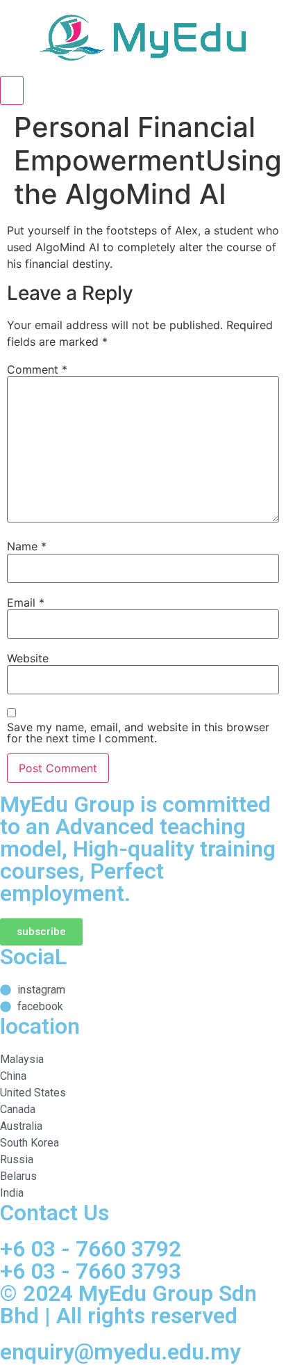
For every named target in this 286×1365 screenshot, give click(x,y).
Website (28, 658)
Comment (37, 369)
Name (27, 546)
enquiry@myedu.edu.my (120, 1352)
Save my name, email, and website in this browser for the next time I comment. (138, 732)
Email (25, 602)
